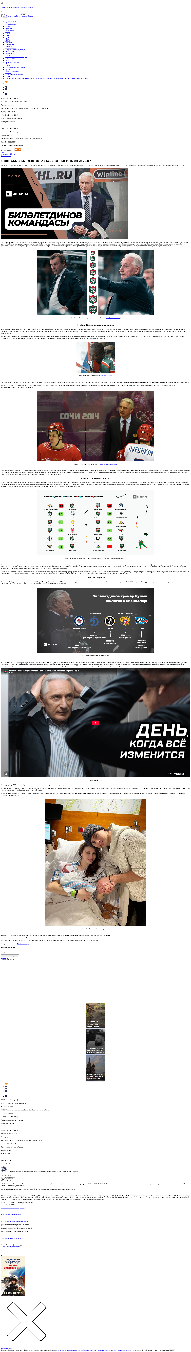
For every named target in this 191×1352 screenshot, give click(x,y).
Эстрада (30, 7)
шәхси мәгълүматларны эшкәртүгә (69, 1350)
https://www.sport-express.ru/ (108, 464)
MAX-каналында (23, 944)
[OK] (6, 92)
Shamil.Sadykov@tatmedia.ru (10, 1247)
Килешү (172, 1350)
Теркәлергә (4, 958)
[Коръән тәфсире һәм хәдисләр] (6, 83)
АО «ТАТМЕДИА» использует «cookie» (14, 1221)
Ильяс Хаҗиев (6, 156)
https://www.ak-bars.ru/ (113, 318)
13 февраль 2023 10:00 (8, 154)
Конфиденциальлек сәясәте (123, 1350)
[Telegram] (6, 87)
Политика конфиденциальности (12, 1238)
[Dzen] (6, 95)
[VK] (6, 85)
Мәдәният (24, 7)
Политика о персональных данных (12, 1208)
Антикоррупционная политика (11, 1214)
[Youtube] (6, 89)
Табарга (22, 14)
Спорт (3, 152)
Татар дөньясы (11, 7)
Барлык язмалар (6, 1348)
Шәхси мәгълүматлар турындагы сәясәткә (96, 1350)
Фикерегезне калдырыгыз (9, 956)
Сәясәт (3, 7)
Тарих (18, 7)
